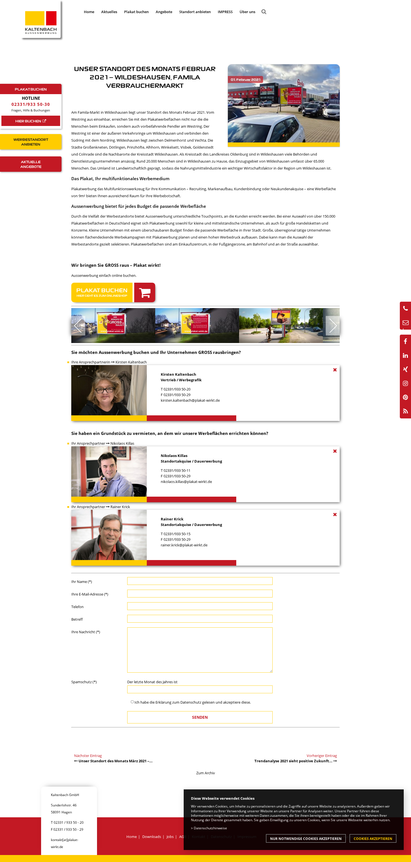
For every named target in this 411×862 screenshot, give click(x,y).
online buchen (124, 275)
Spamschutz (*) (84, 681)
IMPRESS (225, 11)
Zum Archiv (205, 772)
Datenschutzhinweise (210, 828)
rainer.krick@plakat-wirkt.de (184, 544)
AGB (182, 836)
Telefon (77, 606)
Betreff (77, 619)
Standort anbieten (195, 11)
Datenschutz (190, 702)
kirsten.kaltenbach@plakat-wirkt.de (190, 400)
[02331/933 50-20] (405, 309)
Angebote (164, 11)
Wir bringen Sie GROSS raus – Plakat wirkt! (115, 265)
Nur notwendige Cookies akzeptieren (306, 838)
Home (89, 11)
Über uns (247, 11)
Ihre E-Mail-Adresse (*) (89, 594)
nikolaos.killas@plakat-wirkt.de (186, 481)
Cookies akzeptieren (373, 838)
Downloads (151, 836)
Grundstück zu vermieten (128, 433)
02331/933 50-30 (30, 104)
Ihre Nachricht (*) (85, 631)
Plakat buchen (136, 11)
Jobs (170, 836)
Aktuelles (109, 11)
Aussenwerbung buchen (124, 352)
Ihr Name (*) (81, 581)
